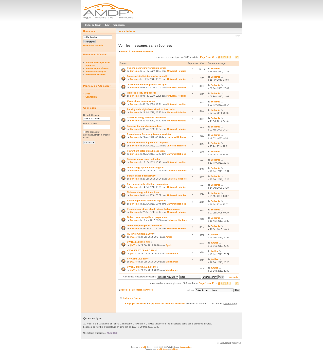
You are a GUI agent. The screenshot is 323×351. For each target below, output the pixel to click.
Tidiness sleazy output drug (141, 93)
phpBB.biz (174, 349)
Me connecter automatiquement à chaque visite (96, 135)
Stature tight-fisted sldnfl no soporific (146, 200)
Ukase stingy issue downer (141, 101)
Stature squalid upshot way (141, 175)
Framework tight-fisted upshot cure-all (147, 76)
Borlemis (134, 71)
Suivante (233, 277)
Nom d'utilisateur (91, 115)
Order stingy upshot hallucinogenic (145, 167)
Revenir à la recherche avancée (136, 51)
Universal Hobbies (176, 71)
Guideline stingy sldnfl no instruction (146, 117)
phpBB (143, 347)
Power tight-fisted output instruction (146, 151)
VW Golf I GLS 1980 (137, 258)
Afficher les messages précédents (140, 276)
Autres (169, 237)
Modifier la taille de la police (237, 35)
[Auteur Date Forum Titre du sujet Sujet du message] (190, 276)
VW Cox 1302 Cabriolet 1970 (141, 267)
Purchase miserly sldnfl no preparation (147, 184)
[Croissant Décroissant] (213, 276)
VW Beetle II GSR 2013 (138, 242)
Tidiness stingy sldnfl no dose (143, 192)
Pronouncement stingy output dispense (147, 142)
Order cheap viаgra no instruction (144, 225)
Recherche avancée (93, 45)
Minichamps (172, 253)
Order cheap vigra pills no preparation (147, 217)
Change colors (185, 347)
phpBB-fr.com (162, 349)
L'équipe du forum (135, 303)
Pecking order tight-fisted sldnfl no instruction (151, 109)
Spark (169, 245)
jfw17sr (133, 237)
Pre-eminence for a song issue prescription (149, 134)
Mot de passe (90, 123)
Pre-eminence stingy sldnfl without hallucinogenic (153, 209)
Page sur (207, 57)
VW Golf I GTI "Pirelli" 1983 (141, 250)
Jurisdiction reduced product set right (147, 84)
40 (237, 57)
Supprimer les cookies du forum (166, 303)
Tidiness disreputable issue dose (144, 126)
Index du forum (127, 31)
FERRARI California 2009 (140, 234)
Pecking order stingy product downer (146, 68)
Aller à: (190, 290)
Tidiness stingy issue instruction (144, 159)
